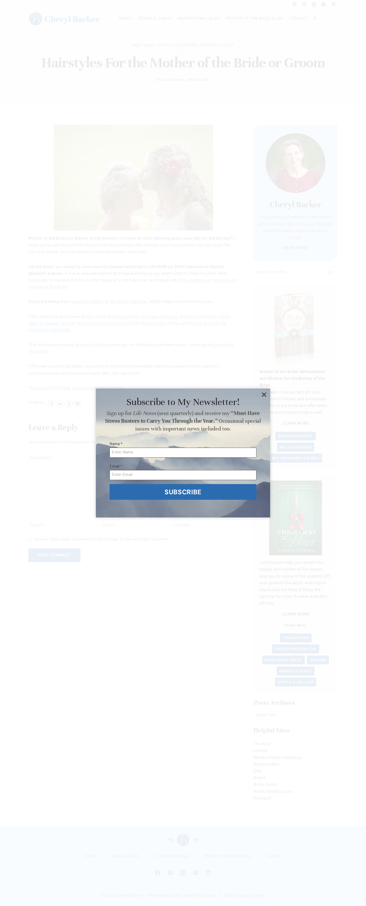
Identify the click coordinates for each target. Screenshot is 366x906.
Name (116, 444)
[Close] (264, 395)
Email (116, 466)
